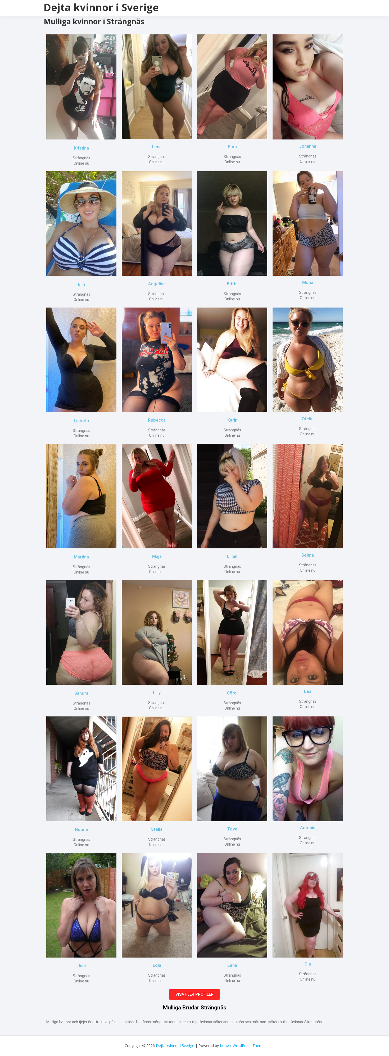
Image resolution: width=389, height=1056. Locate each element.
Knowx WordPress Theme (242, 1045)
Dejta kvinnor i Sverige (101, 7)
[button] (194, 994)
